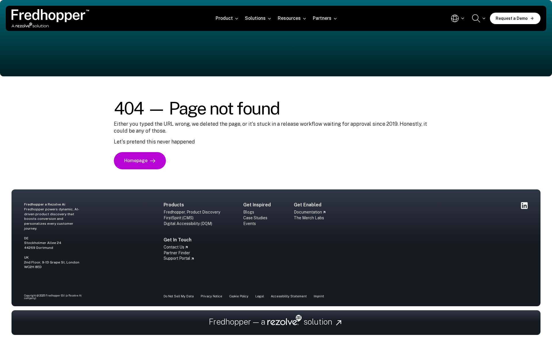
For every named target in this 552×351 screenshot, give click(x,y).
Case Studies (255, 218)
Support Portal (177, 258)
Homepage (135, 160)
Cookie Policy (238, 296)
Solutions (255, 18)
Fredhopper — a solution (272, 321)
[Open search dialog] (479, 18)
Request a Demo (512, 18)
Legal (259, 296)
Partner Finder (177, 253)
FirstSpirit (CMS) (178, 218)
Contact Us (174, 247)
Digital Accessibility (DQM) (188, 223)
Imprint (319, 296)
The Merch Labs (309, 218)
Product (224, 18)
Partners (322, 18)
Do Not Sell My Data (179, 296)
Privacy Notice (211, 296)
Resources (289, 18)
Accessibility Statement (289, 296)
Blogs (248, 212)
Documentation (308, 212)
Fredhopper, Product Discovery (192, 212)
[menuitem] (226, 18)
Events (249, 223)
